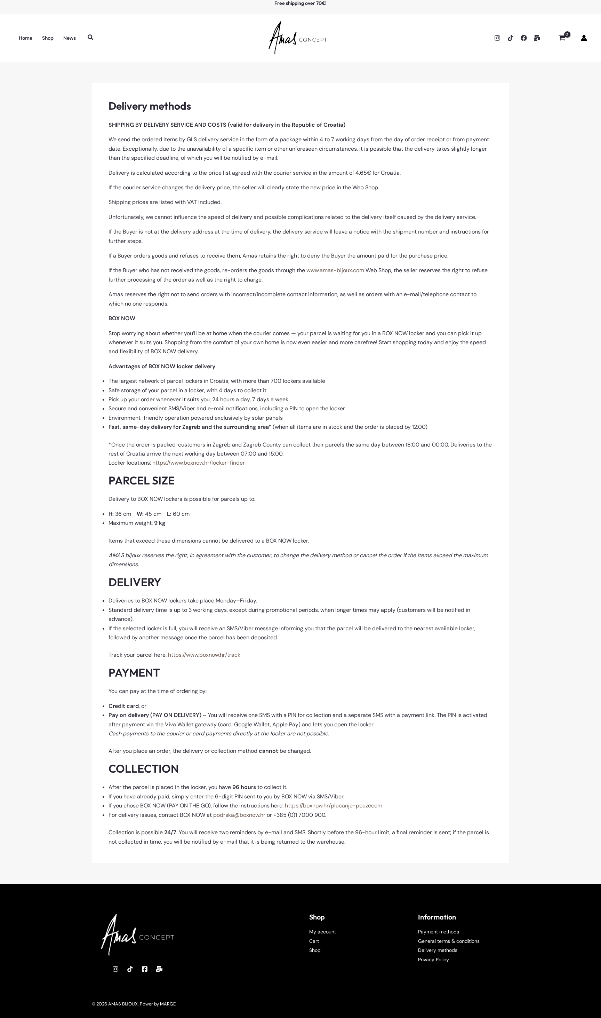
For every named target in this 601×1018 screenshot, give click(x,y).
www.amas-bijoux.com (335, 270)
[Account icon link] (584, 38)
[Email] (537, 38)
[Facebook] (524, 38)
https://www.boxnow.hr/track (204, 654)
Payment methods (438, 932)
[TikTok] (510, 38)
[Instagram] (497, 38)
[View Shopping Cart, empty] (561, 38)
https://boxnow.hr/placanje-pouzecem (333, 805)
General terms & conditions (449, 941)
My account (322, 932)
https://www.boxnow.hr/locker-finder (198, 462)
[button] (91, 37)
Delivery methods (437, 950)
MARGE (168, 1004)
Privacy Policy (433, 959)
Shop (315, 950)
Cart (314, 941)
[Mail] (159, 969)
